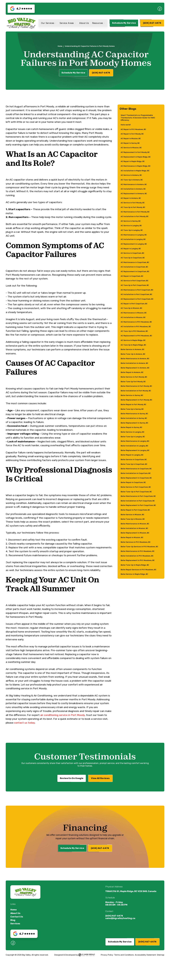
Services (15, 923)
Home (60, 46)
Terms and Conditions (124, 955)
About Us (15, 913)
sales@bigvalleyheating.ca (120, 918)
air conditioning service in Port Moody (62, 715)
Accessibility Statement (145, 955)
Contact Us (16, 916)
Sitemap (160, 955)
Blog (12, 920)
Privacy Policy (107, 955)
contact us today (24, 722)
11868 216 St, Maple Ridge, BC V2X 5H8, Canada (130, 891)
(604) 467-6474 (114, 916)
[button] (48, 23)
